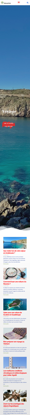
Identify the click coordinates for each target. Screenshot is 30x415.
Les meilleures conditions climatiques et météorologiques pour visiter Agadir (15, 372)
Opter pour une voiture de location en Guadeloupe (12, 313)
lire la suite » (6, 264)
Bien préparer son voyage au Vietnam (13, 342)
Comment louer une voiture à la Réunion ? (14, 282)
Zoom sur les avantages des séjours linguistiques (13, 404)
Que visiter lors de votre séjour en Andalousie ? (14, 252)
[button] (18, 2)
